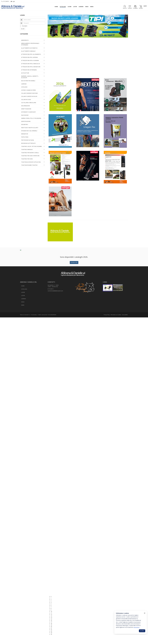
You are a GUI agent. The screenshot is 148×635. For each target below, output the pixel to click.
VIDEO (22, 302)
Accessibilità (125, 314)
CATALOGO (24, 289)
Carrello (141, 8)
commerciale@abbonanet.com (55, 291)
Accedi (22, 28)
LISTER (23, 295)
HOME (22, 286)
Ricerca (125, 8)
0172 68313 (6, 1)
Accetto (142, 630)
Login (13, 1)
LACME (23, 292)
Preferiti (130, 8)
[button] (89, 596)
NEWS (22, 305)
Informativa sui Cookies (116, 314)
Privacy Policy (107, 314)
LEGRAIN (23, 298)
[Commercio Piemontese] (108, 287)
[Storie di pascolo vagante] (118, 287)
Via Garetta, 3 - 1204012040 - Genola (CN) (53, 285)
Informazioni (136, 627)
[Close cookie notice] (144, 613)
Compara (135, 8)
